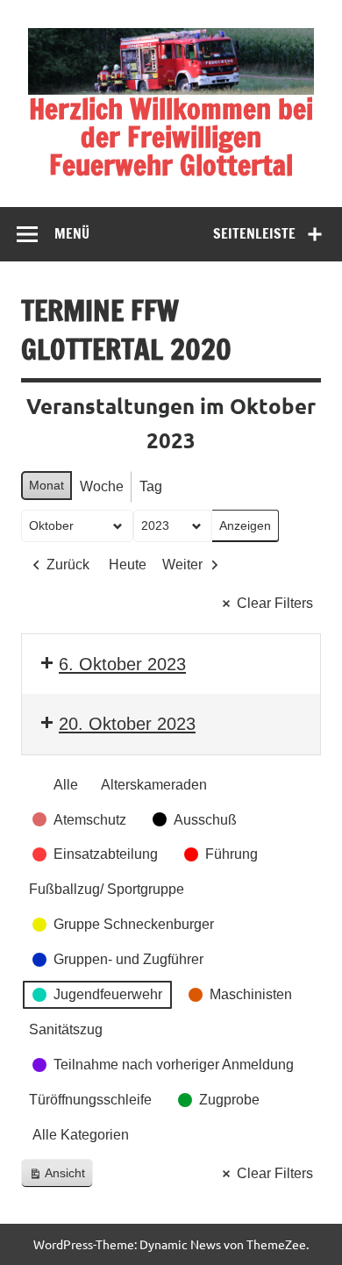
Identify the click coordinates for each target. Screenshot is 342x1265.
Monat (46, 485)
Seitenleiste (254, 233)
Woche (102, 486)
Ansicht (60, 1177)
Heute (127, 564)
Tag (150, 486)
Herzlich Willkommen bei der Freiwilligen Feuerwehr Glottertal (171, 137)
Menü (71, 233)
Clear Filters (275, 603)
